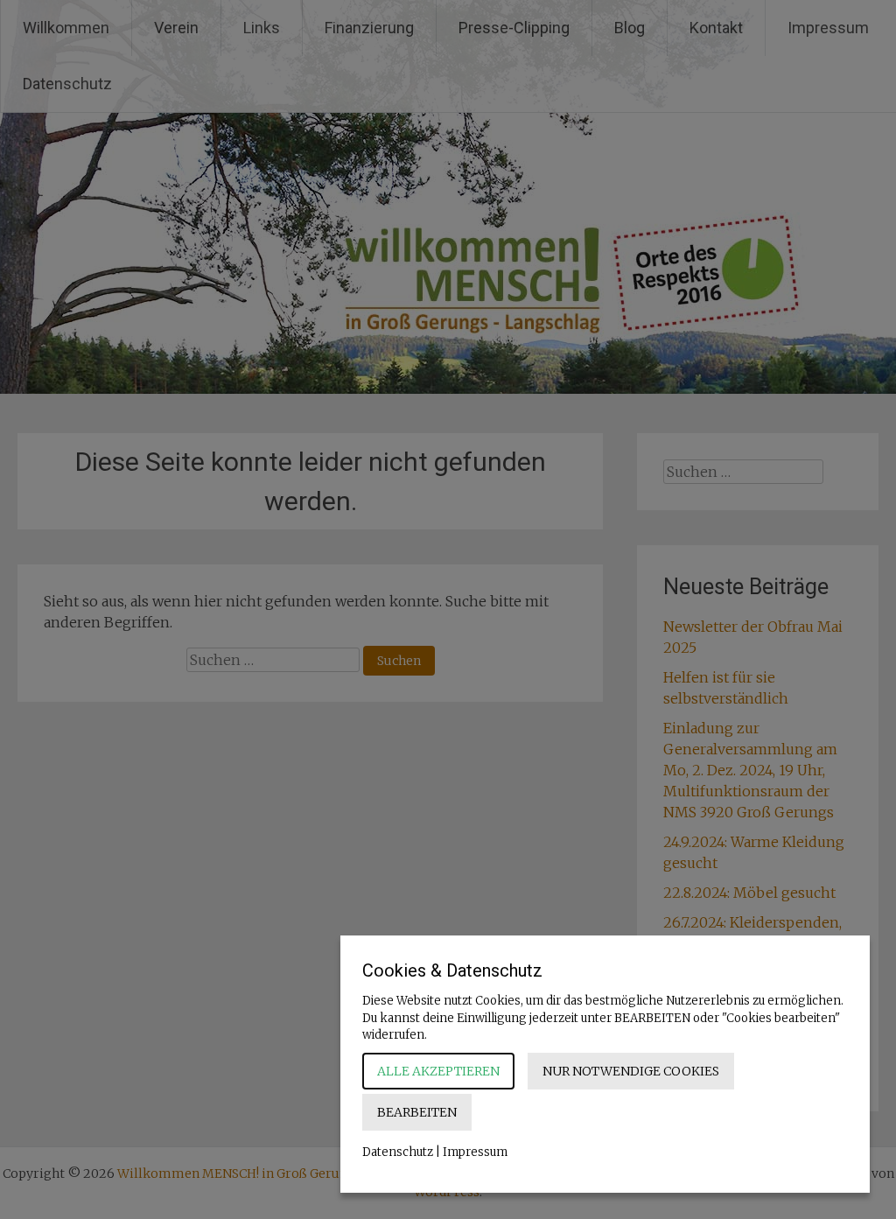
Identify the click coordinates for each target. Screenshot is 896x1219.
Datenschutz (397, 1152)
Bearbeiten (417, 1112)
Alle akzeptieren (438, 1071)
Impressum (475, 1152)
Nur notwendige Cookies (630, 1071)
